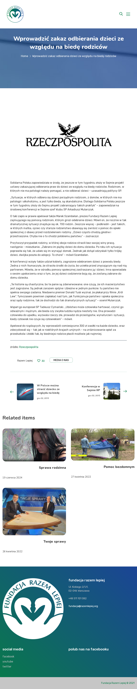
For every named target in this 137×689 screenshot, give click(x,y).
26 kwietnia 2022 (12, 551)
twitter (7, 666)
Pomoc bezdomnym (119, 467)
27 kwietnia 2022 (81, 476)
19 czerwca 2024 (12, 477)
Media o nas (61, 360)
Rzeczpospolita (28, 347)
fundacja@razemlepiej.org (83, 606)
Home (24, 56)
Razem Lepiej (25, 360)
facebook (8, 656)
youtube (8, 661)
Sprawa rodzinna (52, 467)
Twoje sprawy (54, 541)
